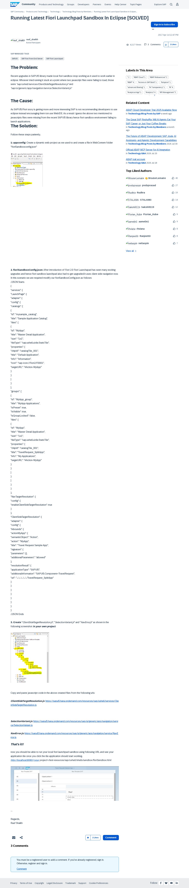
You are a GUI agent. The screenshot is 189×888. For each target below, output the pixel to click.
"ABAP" (129, 82)
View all (130, 251)
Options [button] (152, 29)
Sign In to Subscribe (164, 24)
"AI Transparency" (156, 87)
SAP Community (17, 12)
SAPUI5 (15, 59)
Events (108, 4)
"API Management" (166, 92)
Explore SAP (160, 4)
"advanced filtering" (135, 87)
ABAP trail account (135, 159)
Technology (55, 12)
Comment (22, 869)
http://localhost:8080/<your (25, 760)
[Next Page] (154, 95)
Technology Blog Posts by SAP (144, 113)
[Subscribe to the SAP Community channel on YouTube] (171, 883)
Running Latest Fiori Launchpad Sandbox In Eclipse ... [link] (115, 12)
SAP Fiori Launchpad (54, 59)
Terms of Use (26, 883)
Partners (97, 4)
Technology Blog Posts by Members (76, 12)
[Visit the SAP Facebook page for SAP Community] (161, 883)
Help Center (120, 4)
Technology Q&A (137, 153)
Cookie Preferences (98, 883)
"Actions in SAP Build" (146, 82)
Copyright (39, 883)
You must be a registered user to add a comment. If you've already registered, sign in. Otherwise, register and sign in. (60, 862)
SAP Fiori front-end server (32, 59)
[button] (166, 44)
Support (82, 883)
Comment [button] (111, 837)
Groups (70, 4)
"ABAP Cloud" (138, 77)
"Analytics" (149, 92)
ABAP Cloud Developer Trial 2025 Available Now (151, 110)
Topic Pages (136, 4)
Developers (83, 4)
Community (28, 4)
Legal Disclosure (55, 883)
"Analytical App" (133, 92)
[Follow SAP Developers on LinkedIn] (177, 883)
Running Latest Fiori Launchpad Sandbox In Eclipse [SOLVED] (80, 18)
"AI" (170, 87)
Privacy (13, 883)
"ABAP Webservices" (158, 77)
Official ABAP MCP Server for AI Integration (148, 149)
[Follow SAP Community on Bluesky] (166, 883)
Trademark (70, 883)
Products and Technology (51, 4)
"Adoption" (165, 82)
